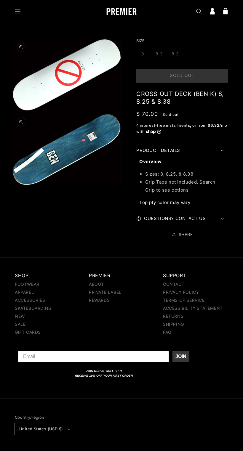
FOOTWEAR (27, 284)
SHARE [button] (186, 234)
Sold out (182, 75)
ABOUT (96, 284)
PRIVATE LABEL (105, 292)
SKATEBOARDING (33, 308)
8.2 (159, 53)
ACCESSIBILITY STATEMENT (193, 308)
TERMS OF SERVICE (184, 300)
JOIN (180, 356)
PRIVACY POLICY (181, 292)
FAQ (167, 332)
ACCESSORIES (30, 300)
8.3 (175, 53)
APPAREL (24, 292)
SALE (20, 324)
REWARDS (99, 300)
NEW (20, 316)
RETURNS (173, 316)
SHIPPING (173, 324)
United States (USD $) (41, 428)
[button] (17, 11)
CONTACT (173, 284)
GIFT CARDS (28, 332)
